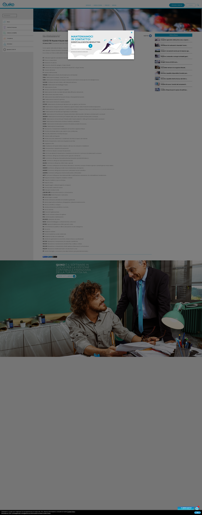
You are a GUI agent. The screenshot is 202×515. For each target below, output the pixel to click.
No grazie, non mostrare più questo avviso (79, 51)
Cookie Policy (71, 511)
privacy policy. (89, 49)
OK (197, 512)
